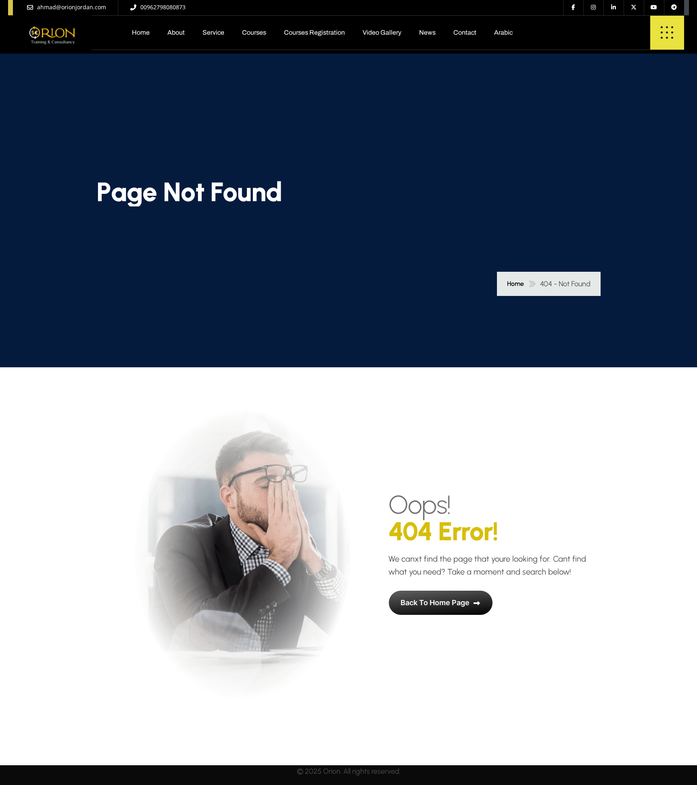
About (176, 32)
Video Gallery (382, 32)
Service (213, 32)
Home (141, 32)
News (427, 32)
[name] (52, 32)
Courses (254, 32)
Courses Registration (314, 32)
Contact (464, 32)
